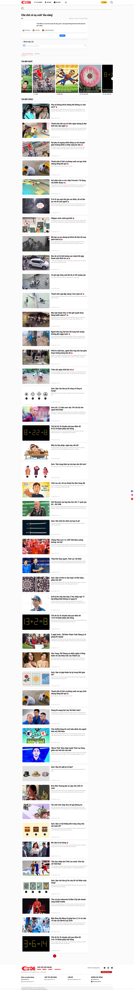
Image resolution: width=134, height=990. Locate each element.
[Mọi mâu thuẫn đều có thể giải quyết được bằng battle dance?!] (36, 319)
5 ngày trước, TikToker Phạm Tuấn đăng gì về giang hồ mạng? (68, 635)
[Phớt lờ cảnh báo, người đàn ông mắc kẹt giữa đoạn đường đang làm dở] (36, 357)
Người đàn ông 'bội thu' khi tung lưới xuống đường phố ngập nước (67, 333)
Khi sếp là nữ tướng (59, 843)
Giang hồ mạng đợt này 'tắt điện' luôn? (66, 710)
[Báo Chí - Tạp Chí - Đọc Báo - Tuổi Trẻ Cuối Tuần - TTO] (45, 969)
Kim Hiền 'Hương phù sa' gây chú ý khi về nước (67, 787)
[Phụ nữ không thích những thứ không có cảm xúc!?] (36, 111)
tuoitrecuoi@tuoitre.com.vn (75, 979)
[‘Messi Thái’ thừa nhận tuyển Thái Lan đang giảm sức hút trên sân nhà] (36, 754)
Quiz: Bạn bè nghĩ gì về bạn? (62, 767)
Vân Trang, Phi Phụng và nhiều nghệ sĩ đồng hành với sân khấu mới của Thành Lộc (68, 654)
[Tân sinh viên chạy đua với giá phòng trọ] (36, 811)
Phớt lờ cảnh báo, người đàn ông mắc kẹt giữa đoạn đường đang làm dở (69, 352)
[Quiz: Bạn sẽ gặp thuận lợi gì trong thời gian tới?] (36, 679)
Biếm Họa (60, 94)
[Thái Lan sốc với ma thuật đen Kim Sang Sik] (36, 489)
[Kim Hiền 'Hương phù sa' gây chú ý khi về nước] (36, 792)
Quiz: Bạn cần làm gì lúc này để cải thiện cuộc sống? (69, 881)
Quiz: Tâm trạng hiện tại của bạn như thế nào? (68, 464)
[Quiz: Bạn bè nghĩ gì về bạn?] (36, 773)
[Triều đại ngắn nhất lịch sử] (36, 376)
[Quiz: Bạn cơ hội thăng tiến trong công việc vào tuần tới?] (36, 830)
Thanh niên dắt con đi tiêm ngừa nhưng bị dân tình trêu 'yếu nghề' (69, 125)
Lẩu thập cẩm (84, 94)
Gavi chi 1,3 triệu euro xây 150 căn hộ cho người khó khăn (67, 408)
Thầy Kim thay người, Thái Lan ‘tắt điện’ (66, 559)
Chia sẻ (62, 35)
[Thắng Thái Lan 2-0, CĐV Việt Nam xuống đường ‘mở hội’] (36, 546)
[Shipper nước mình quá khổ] (36, 225)
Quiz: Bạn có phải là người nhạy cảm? (89, 91)
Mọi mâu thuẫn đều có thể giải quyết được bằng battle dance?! (67, 314)
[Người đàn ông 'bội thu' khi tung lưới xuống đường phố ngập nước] (36, 338)
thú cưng (28, 30)
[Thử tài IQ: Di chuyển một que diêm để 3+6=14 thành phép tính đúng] (36, 944)
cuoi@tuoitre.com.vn (50, 979)
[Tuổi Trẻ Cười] (112, 968)
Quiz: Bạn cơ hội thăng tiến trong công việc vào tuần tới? (67, 825)
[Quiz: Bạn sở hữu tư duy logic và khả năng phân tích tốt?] (36, 584)
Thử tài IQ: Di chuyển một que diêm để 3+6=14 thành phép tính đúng (66, 938)
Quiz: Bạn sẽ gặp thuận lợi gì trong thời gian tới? (68, 673)
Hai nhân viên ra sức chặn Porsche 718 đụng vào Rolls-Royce (68, 181)
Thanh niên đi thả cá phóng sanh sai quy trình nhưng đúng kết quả (68, 162)
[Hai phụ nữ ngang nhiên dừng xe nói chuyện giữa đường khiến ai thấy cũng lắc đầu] (44, 79)
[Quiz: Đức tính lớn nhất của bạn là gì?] (36, 527)
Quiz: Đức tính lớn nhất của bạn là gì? (65, 521)
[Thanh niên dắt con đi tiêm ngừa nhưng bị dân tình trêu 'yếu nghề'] (36, 130)
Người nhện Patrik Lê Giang (64, 91)
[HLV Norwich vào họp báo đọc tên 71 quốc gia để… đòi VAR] (36, 508)
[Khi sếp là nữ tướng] (36, 849)
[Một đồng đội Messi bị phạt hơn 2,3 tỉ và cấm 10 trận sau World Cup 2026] (36, 925)
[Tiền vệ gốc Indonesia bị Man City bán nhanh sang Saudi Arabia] (36, 906)
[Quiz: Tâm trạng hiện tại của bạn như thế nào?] (36, 471)
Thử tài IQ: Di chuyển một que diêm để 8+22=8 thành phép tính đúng (66, 427)
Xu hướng (39, 2)
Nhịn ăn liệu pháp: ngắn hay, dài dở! (64, 445)
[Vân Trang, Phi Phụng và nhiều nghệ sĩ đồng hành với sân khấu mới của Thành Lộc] (36, 660)
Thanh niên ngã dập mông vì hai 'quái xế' (67, 294)
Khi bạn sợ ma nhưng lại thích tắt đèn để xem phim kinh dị (68, 238)
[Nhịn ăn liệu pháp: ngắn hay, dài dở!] (36, 452)
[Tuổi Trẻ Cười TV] (108, 968)
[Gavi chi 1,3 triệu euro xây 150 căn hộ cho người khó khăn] (36, 414)
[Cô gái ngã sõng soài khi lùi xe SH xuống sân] (36, 281)
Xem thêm (23, 55)
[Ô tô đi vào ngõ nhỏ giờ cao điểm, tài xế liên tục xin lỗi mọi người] (36, 206)
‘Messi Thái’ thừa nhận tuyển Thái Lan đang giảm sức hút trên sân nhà (68, 749)
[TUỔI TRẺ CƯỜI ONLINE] (28, 968)
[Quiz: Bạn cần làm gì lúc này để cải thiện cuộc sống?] (36, 887)
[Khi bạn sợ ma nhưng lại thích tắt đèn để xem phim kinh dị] (36, 244)
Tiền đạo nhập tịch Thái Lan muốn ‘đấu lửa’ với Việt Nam (68, 863)
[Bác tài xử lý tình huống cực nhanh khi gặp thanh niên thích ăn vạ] (36, 262)
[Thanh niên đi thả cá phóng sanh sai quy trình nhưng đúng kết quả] (36, 168)
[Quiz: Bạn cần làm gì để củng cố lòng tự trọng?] (36, 395)
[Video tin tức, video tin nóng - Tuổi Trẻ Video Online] (51, 969)
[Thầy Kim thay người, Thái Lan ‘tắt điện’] (36, 565)
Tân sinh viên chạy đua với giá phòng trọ (66, 805)
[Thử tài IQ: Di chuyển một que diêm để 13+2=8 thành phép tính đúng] (36, 622)
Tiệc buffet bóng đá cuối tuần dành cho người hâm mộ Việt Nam (68, 730)
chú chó (37, 30)
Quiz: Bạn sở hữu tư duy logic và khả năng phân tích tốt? (67, 579)
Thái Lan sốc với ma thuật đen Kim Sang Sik (68, 483)
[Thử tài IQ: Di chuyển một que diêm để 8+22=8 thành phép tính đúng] (36, 433)
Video (36, 94)
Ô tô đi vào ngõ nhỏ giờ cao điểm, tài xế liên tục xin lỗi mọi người (68, 200)
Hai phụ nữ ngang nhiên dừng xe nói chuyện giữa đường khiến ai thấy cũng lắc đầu (43, 89)
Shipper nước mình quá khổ (62, 218)
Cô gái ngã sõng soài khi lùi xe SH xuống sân (68, 275)
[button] (65, 2)
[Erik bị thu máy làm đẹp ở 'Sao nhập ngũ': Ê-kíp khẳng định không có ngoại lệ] (36, 603)
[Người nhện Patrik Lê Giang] (67, 79)
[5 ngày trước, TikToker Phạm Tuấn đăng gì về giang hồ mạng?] (36, 641)
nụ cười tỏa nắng (49, 30)
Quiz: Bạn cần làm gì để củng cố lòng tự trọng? (66, 389)
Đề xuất (58, 2)
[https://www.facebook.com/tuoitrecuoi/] (104, 968)
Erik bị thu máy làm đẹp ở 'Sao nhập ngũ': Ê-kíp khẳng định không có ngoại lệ (68, 598)
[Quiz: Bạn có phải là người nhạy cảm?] (90, 79)
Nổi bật (49, 2)
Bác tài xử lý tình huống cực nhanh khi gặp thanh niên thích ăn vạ (67, 257)
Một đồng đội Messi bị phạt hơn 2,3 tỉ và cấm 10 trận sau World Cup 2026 (68, 919)
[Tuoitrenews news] (58, 969)
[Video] (67, 9)
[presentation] (21, 78)
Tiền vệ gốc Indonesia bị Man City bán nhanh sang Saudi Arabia (68, 900)
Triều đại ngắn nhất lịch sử (61, 370)
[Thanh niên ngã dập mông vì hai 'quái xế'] (36, 300)
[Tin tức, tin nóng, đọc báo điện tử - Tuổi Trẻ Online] (39, 969)
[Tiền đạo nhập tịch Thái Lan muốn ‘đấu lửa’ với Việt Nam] (36, 868)
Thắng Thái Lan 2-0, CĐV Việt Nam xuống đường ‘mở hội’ (67, 541)
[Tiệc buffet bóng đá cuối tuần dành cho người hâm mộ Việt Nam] (36, 735)
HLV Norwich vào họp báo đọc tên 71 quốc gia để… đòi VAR (69, 503)
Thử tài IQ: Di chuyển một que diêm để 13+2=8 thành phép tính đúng (66, 617)
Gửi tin (105, 2)
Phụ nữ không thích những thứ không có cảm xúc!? (68, 106)
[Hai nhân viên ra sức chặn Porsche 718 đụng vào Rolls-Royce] (36, 187)
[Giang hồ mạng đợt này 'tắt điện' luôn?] (36, 717)
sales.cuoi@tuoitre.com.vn (28, 981)
